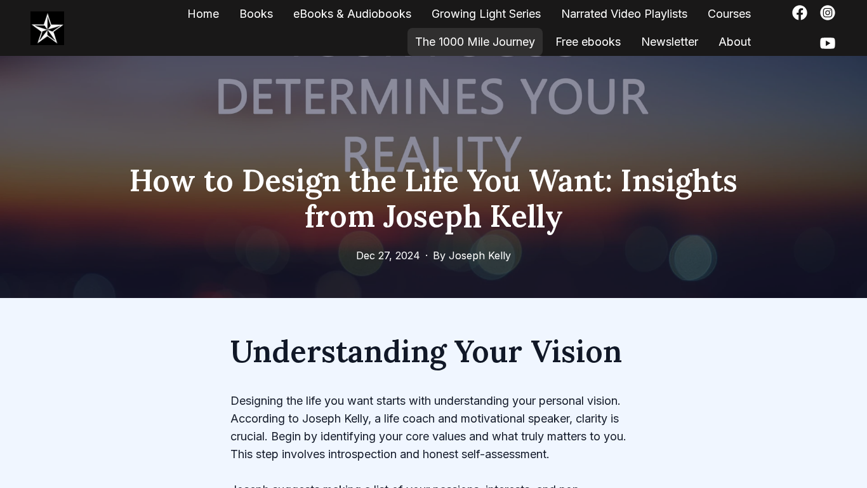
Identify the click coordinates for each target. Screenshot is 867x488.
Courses (729, 13)
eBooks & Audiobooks (352, 13)
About (734, 41)
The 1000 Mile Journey (475, 41)
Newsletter (669, 41)
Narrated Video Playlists (624, 13)
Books (256, 13)
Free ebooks (588, 41)
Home (203, 13)
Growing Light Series (486, 13)
